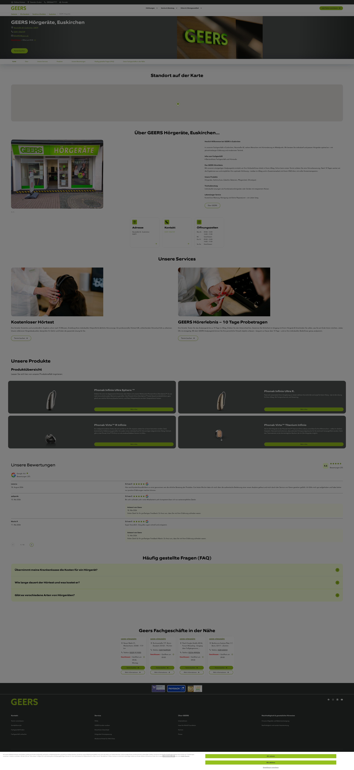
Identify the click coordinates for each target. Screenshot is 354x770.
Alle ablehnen (271, 762)
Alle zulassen (271, 756)
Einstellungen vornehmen (271, 767)
